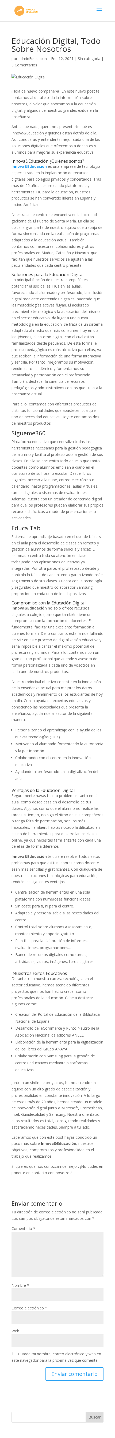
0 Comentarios (24, 64)
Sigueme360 (28, 433)
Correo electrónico (29, 1307)
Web (15, 1330)
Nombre (20, 1285)
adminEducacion (32, 58)
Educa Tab (25, 528)
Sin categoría (89, 58)
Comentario (23, 1228)
